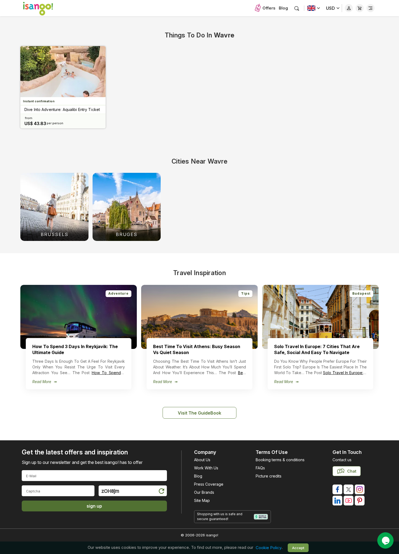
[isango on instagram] (360, 489)
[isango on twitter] (348, 489)
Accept (298, 548)
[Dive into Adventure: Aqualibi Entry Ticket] (63, 71)
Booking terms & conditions (280, 459)
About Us (202, 459)
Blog (283, 8)
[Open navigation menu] (370, 8)
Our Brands (204, 492)
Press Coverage (208, 484)
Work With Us (206, 468)
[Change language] (314, 8)
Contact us (342, 459)
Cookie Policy (268, 547)
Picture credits (268, 476)
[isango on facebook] (337, 489)
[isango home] (43, 8)
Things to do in (199, 35)
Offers (269, 8)
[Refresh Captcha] (161, 492)
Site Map (202, 500)
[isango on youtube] (348, 500)
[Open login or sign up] (349, 8)
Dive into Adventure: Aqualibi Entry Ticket (62, 109)
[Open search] (296, 8)
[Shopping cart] (360, 8)
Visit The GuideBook (199, 413)
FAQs (260, 468)
